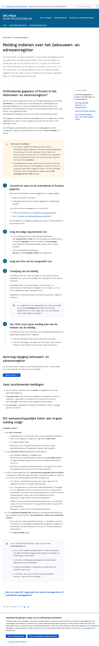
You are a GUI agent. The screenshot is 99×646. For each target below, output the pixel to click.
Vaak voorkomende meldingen (85, 111)
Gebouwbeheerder (60, 18)
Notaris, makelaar (46, 18)
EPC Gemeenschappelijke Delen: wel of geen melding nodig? (84, 117)
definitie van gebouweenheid (45, 213)
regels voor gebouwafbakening (31, 216)
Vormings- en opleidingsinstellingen (81, 18)
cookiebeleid (88, 628)
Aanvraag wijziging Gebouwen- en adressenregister (81, 105)
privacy (79, 628)
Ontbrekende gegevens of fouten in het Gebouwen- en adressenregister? (85, 97)
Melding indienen (9, 375)
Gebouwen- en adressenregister (16, 6)
